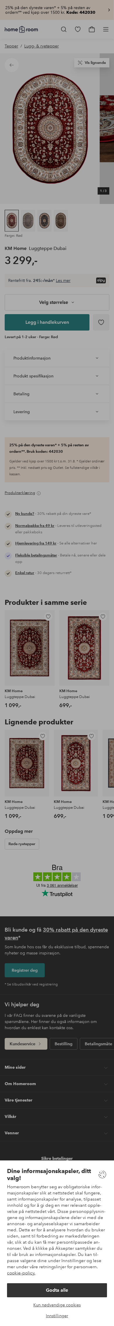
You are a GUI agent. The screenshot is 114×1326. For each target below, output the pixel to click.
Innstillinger (57, 1315)
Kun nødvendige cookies (57, 1305)
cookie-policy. (21, 1273)
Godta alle (57, 1290)
